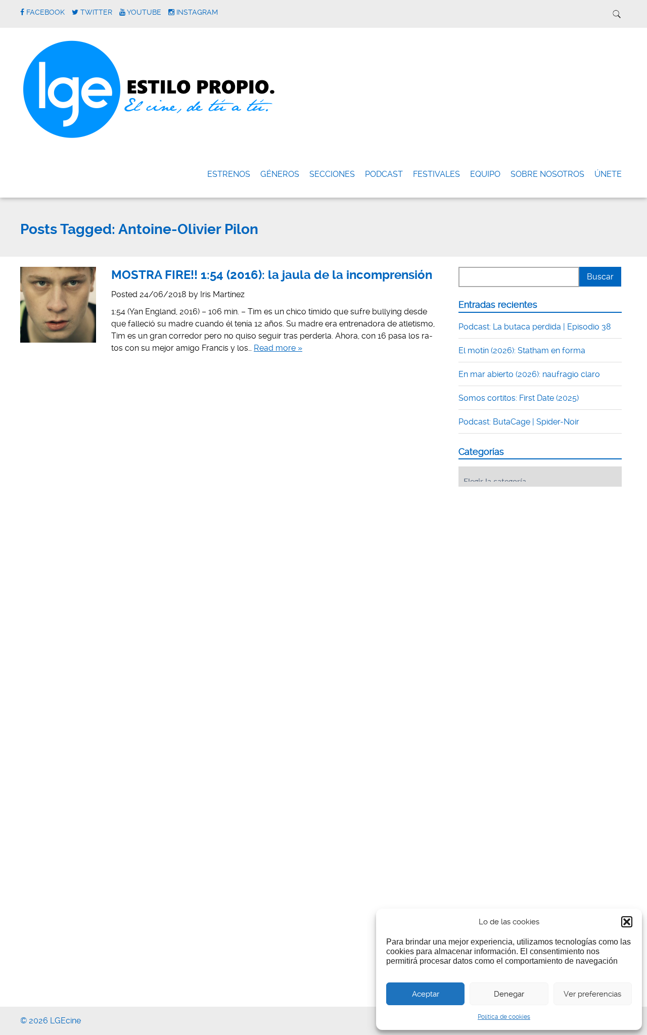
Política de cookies (504, 1016)
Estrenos (228, 174)
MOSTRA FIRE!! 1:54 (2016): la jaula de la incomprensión (271, 275)
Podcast (384, 174)
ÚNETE (608, 174)
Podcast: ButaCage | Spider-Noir (518, 422)
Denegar (509, 994)
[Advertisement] (534, 557)
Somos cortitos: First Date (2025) (518, 398)
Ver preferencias (592, 994)
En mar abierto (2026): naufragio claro (529, 374)
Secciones (332, 174)
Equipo (485, 174)
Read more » (278, 348)
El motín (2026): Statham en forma (521, 350)
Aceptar (425, 994)
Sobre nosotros (547, 174)
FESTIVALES (436, 174)
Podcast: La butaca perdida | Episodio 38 (534, 327)
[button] (627, 922)
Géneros (279, 174)
